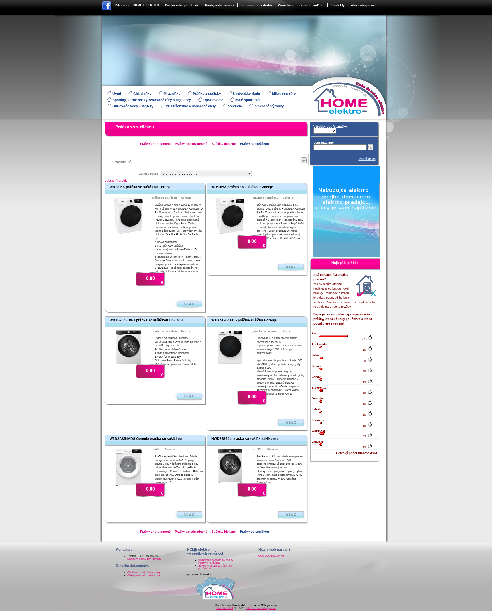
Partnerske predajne (182, 5)
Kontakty (338, 5)
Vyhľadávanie (323, 142)
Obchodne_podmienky (143, 572)
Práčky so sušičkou (134, 126)
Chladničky (142, 94)
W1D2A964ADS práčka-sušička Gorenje (244, 320)
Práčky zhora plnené (155, 143)
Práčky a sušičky (207, 94)
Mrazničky (172, 94)
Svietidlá (235, 106)
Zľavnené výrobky (269, 106)
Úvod (116, 94)
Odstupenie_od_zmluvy (144, 575)
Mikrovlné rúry (284, 94)
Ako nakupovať (363, 5)
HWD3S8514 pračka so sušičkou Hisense (245, 439)
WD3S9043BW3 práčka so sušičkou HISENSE (147, 320)
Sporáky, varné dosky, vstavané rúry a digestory (151, 100)
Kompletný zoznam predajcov (215, 560)
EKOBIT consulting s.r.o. (261, 608)
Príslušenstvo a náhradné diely (191, 106)
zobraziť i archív (116, 180)
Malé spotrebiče (248, 100)
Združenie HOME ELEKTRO (137, 5)
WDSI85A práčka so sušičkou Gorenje (242, 187)
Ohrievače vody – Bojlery (132, 106)
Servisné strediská (256, 5)
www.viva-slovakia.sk (271, 556)
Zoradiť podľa (148, 173)
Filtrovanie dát (121, 162)
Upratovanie (213, 100)
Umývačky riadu (246, 94)
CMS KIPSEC (224, 608)
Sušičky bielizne (224, 143)
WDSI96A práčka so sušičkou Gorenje (140, 187)
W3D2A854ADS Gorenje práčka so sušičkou (146, 439)
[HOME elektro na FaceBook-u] (107, 7)
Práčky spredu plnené (191, 143)
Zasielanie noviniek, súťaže (301, 5)
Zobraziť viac (189, 304)
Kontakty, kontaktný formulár (144, 558)
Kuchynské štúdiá (220, 5)
